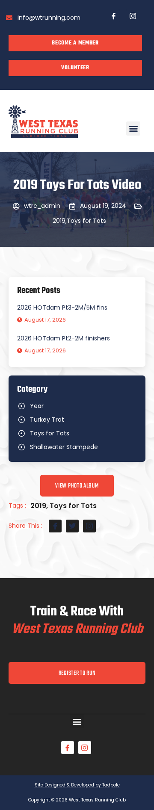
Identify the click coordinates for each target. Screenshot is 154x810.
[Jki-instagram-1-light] (132, 15)
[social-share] (55, 526)
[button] (133, 128)
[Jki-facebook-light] (113, 15)
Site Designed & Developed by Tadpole (77, 785)
